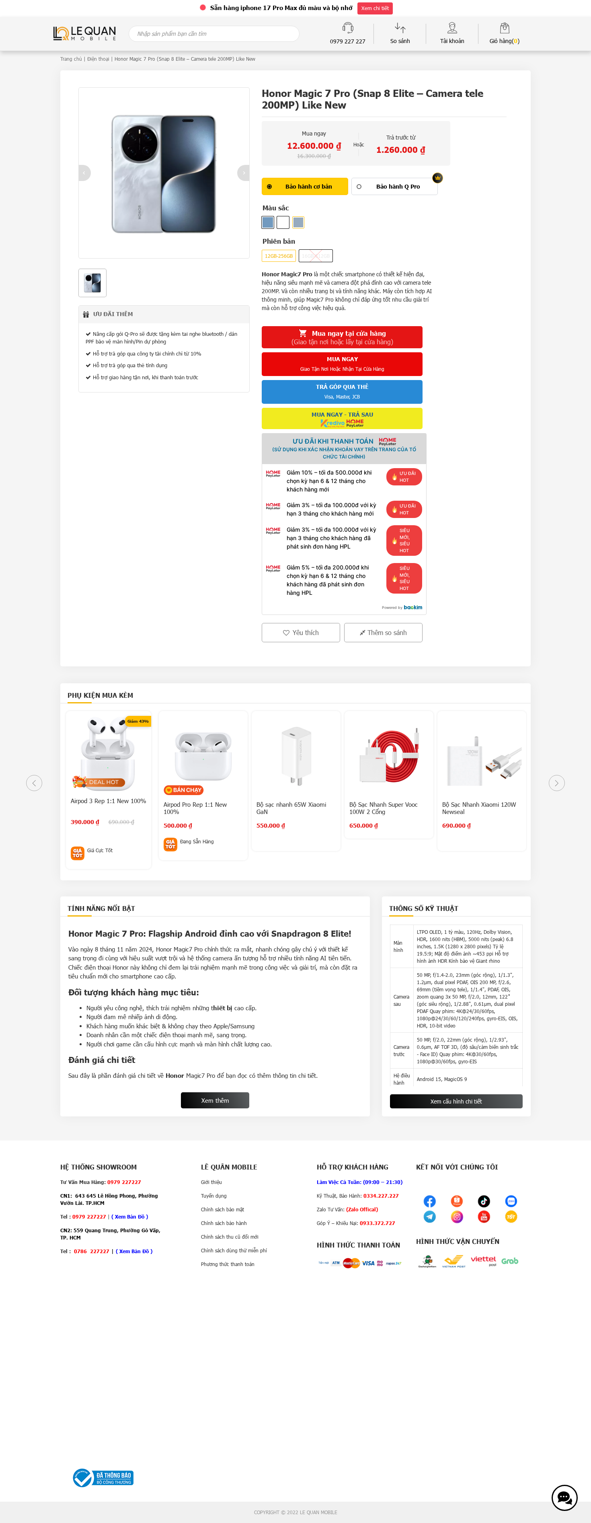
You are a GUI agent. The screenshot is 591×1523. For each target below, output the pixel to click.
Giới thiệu (211, 1182)
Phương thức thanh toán (227, 1264)
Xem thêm (215, 1100)
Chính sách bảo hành (224, 1223)
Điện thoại (98, 59)
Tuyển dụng (214, 1195)
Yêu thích (305, 632)
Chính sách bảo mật (222, 1209)
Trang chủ (71, 59)
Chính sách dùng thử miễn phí (234, 1250)
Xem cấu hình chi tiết (456, 1101)
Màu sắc (276, 208)
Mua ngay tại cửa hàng (342, 337)
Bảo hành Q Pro (398, 186)
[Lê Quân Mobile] (84, 33)
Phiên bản (279, 241)
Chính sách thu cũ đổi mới (230, 1236)
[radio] (305, 186)
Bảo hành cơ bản (308, 186)
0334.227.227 (381, 1195)
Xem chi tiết (375, 8)
